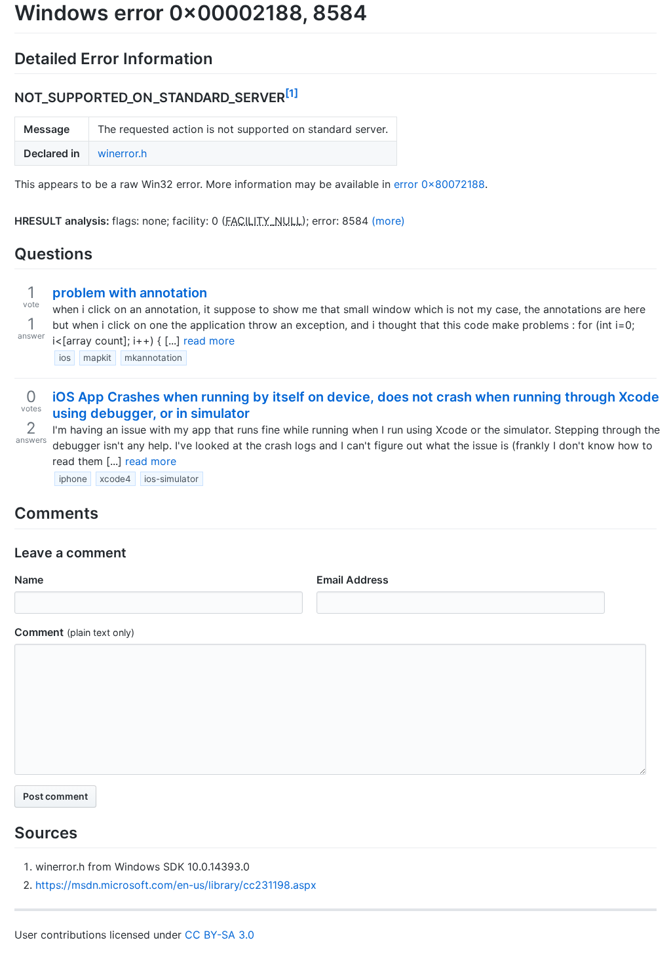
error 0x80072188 (439, 184)
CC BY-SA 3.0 (219, 934)
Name (28, 579)
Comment (39, 632)
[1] (291, 93)
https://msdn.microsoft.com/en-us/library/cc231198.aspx (175, 884)
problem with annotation (129, 293)
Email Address (352, 579)
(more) (388, 220)
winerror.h (122, 153)
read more (209, 340)
